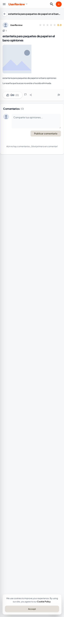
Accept (32, 609)
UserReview (16, 25)
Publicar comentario (45, 133)
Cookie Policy (44, 601)
